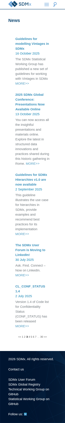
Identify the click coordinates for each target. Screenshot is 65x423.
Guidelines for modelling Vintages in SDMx (32, 43)
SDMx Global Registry (24, 384)
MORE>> (22, 83)
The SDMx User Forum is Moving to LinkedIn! (30, 250)
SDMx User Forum (21, 379)
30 (41, 336)
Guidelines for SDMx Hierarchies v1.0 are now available (31, 179)
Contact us (16, 369)
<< (19, 336)
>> (45, 336)
